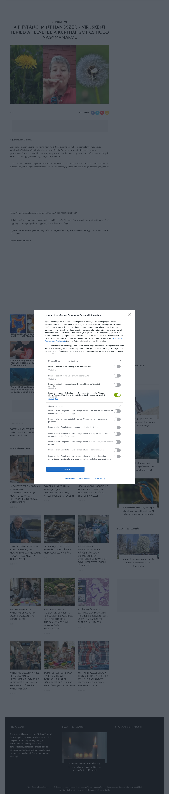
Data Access (84, 479)
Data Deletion (69, 479)
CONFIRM (65, 469)
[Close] (130, 315)
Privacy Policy (99, 479)
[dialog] (84, 397)
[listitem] (84, 360)
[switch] (117, 366)
